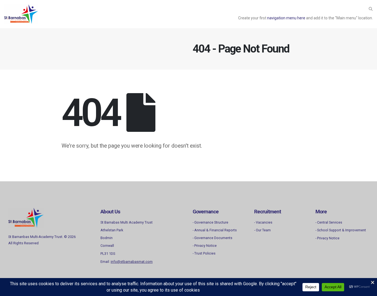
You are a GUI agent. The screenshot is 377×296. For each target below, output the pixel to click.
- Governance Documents (212, 238)
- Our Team (262, 230)
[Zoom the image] (26, 211)
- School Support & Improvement (340, 230)
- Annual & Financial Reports (215, 230)
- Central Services (328, 222)
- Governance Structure (210, 222)
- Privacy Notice (205, 245)
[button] (370, 9)
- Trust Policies (204, 253)
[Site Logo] (21, 14)
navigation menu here (286, 18)
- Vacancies (263, 222)
